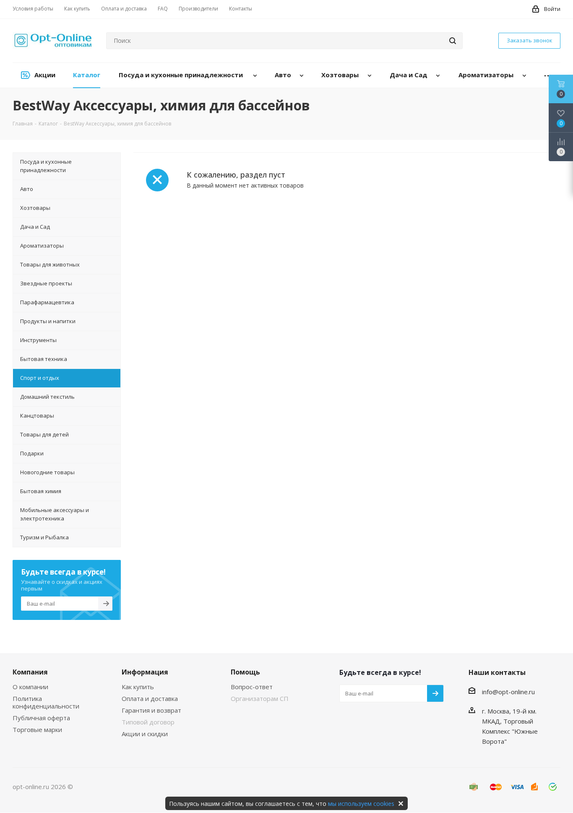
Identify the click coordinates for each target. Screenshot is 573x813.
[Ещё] (548, 75)
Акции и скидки (145, 733)
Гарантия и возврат (151, 710)
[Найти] (453, 40)
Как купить (138, 686)
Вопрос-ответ (252, 686)
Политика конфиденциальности (46, 702)
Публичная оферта (41, 718)
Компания (30, 672)
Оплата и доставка (150, 698)
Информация (145, 672)
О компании (30, 686)
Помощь (245, 672)
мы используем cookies (361, 804)
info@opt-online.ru (508, 692)
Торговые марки (37, 729)
